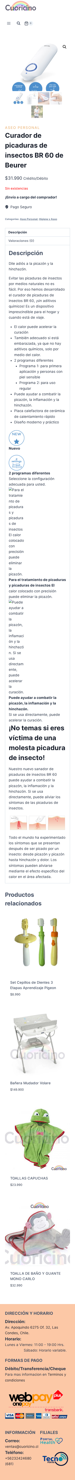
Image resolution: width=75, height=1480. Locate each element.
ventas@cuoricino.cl (21, 1446)
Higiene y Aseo (48, 219)
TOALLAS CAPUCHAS (29, 1178)
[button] (64, 47)
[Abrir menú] (9, 23)
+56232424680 (18, 1458)
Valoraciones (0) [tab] (21, 241)
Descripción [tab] (17, 232)
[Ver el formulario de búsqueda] (18, 23)
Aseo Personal (22, 128)
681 (9, 1464)
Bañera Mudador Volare (30, 1083)
